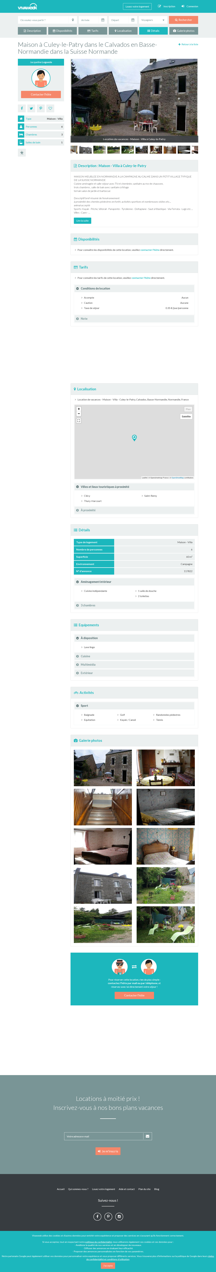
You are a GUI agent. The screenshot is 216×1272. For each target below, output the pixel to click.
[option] (142, 150)
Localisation (124, 30)
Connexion (192, 6)
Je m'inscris (109, 1151)
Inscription (169, 6)
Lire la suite (82, 220)
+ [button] (79, 409)
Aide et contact (127, 1189)
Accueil (61, 1189)
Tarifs (94, 30)
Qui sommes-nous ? (78, 1189)
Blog (156, 1189)
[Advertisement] (134, 355)
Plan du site (144, 1189)
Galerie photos (185, 30)
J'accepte (108, 1265)
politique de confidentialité (98, 1242)
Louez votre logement (137, 6)
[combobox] (153, 20)
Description (33, 30)
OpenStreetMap (178, 477)
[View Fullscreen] (78, 420)
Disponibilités (63, 30)
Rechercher (185, 19)
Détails (154, 30)
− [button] (79, 414)
